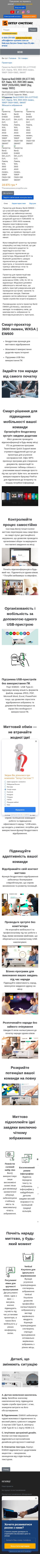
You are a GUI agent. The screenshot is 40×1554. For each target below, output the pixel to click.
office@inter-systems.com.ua (15, 40)
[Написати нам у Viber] (28, 12)
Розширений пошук (9, 33)
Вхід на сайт (20, 7)
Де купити (8, 193)
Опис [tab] (6, 203)
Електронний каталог (12, 16)
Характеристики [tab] (19, 203)
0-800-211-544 (8, 38)
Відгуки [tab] (32, 203)
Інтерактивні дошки (23, 4)
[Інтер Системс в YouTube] (12, 12)
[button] (6, 126)
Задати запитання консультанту (17, 197)
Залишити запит (29, 16)
